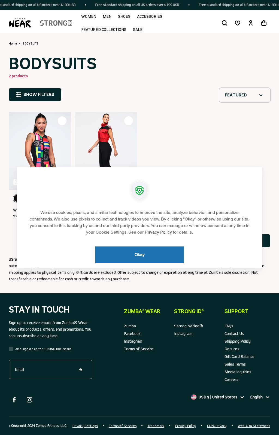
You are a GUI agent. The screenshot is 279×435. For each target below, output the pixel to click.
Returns (232, 348)
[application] (139, 217)
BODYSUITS (30, 43)
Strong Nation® (188, 325)
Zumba (130, 325)
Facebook (132, 333)
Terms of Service (138, 348)
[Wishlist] (237, 23)
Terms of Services (123, 426)
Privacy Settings (85, 426)
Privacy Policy (185, 426)
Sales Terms (235, 364)
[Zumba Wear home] (20, 23)
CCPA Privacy (217, 426)
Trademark (155, 426)
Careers (231, 379)
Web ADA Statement (254, 426)
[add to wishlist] (62, 120)
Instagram (133, 341)
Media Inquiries (238, 371)
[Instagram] (29, 399)
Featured (236, 95)
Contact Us (234, 333)
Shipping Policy (238, 341)
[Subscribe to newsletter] (81, 369)
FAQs (229, 325)
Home (13, 43)
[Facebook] (14, 399)
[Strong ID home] (56, 23)
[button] (224, 23)
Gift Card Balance (239, 356)
